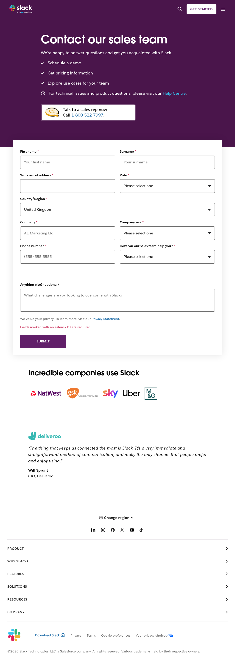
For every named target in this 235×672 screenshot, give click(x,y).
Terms (91, 635)
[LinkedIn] (93, 530)
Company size (132, 222)
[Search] (179, 9)
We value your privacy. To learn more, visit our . (70, 319)
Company (28, 222)
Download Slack (47, 635)
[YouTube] (132, 530)
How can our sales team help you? (147, 246)
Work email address (36, 175)
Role (124, 175)
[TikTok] (142, 530)
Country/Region (33, 199)
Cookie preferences (116, 635)
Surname (128, 151)
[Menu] (223, 9)
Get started (201, 9)
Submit (43, 341)
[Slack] (20, 9)
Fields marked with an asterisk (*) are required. (55, 327)
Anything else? (39, 284)
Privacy (75, 635)
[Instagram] (103, 530)
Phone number (33, 246)
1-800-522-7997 (87, 115)
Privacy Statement (105, 319)
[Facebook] (113, 530)
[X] (122, 530)
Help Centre (174, 93)
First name (29, 151)
